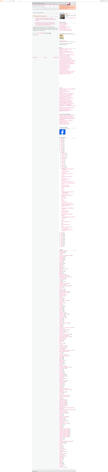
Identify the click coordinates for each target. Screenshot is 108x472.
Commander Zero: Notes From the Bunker (67, 60)
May (63, 162)
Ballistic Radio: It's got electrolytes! (66, 98)
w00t (60, 452)
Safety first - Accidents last (64, 389)
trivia (60, 446)
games (60, 309)
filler (60, 303)
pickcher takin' (62, 368)
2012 (62, 236)
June (63, 161)
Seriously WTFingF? (63, 396)
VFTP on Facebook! (63, 24)
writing (60, 462)
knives (60, 333)
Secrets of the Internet (63, 395)
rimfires (60, 387)
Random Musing (62, 380)
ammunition (61, 256)
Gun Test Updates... (65, 228)
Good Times (61, 312)
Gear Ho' (61, 310)
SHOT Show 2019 (62, 402)
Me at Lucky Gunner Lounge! (65, 29)
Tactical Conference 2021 (64, 431)
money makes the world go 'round (66, 350)
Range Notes (61, 381)
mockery (61, 349)
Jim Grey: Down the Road (64, 56)
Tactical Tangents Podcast (64, 99)
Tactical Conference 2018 (64, 428)
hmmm (60, 320)
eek (60, 297)
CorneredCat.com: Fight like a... (65, 95)
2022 (62, 144)
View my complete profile (71, 17)
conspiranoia (61, 284)
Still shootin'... (64, 172)
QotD (60, 379)
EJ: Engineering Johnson (64, 65)
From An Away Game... (65, 221)
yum (60, 466)
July (63, 159)
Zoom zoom (61, 467)
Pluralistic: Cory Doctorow (64, 68)
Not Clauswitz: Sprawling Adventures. (66, 61)
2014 (62, 234)
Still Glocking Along (65, 186)
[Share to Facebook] (49, 33)
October (63, 155)
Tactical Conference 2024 (64, 434)
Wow (60, 461)
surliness (61, 424)
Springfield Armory (63, 417)
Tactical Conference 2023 (64, 433)
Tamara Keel (61, 128)
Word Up (61, 459)
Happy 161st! (63, 180)
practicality (61, 373)
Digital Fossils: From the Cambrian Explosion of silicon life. (66, 110)
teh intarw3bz (62, 442)
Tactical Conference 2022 (64, 432)
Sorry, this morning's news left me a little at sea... (68, 217)
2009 (62, 240)
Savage (60, 390)
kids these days (62, 332)
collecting (61, 281)
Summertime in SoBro (63, 423)
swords (60, 425)
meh (60, 344)
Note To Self (61, 360)
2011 (62, 238)
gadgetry (61, 308)
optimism (61, 363)
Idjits (60, 326)
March (63, 165)
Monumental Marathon (63, 351)
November (64, 154)
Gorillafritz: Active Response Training (66, 54)
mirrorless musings (63, 346)
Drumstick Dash (62, 294)
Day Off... (63, 187)
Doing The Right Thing (63, 291)
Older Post (56, 57)
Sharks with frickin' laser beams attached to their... (67, 192)
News (60, 359)
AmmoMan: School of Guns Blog (65, 94)
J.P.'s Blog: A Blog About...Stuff (65, 59)
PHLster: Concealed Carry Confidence (66, 93)
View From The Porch (38, 3)
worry (60, 460)
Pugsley (60, 377)
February (63, 166)
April (63, 163)
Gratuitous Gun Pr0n (63, 314)
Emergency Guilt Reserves (66, 227)
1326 (62, 189)
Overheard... (61, 365)
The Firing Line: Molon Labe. (65, 91)
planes (60, 369)
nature (60, 356)
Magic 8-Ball (61, 337)
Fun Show (61, 306)
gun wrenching (62, 317)
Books (60, 273)
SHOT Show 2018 (62, 400)
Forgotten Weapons (63, 90)
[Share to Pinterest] (50, 33)
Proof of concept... (65, 210)
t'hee (60, 426)
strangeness (61, 419)
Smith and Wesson (63, 413)
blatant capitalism (62, 268)
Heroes (60, 318)
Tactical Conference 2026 (64, 436)
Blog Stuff (61, 271)
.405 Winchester (62, 250)
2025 (62, 140)
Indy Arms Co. (62, 92)
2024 (62, 141)
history (60, 319)
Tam (67, 14)
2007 (62, 243)
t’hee (60, 427)
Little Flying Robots (63, 69)
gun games (61, 315)
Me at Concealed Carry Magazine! (65, 30)
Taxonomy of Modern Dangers (65, 441)
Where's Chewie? (62, 453)
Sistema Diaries (62, 410)
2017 (62, 150)
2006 (62, 244)
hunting (60, 324)
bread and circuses (63, 275)
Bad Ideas (61, 263)
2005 (62, 246)
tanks (60, 440)
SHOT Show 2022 (62, 405)
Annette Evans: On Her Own (64, 55)
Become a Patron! (62, 40)
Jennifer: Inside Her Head (64, 70)
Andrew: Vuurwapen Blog (64, 122)
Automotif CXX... (64, 212)
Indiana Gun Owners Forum (64, 108)
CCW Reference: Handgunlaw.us (65, 104)
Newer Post (35, 57)
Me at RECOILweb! (63, 28)
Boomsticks (61, 274)
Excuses (61, 298)
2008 (62, 242)
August (63, 158)
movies (60, 352)
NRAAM (60, 361)
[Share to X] (48, 33)
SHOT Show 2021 (62, 404)
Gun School (61, 316)
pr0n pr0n (61, 372)
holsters (60, 321)
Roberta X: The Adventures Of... (65, 51)
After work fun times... (65, 224)
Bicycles (61, 266)
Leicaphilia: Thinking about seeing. (66, 116)
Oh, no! (62, 219)
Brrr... (62, 206)
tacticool (61, 437)
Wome (60, 458)
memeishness (62, 345)
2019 (62, 148)
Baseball (61, 264)
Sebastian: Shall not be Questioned (66, 115)
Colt (60, 282)
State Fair (61, 418)
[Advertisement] (45, 47)
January (63, 167)
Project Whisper (62, 376)
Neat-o (60, 358)
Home (45, 57)
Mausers (61, 341)
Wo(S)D (60, 457)
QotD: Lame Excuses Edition (66, 214)
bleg (60, 270)
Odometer (61, 362)
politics (60, 371)
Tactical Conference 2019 (64, 429)
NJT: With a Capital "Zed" (64, 124)
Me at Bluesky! (62, 25)
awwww (60, 262)
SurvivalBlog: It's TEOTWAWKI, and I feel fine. (67, 106)
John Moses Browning (63, 329)
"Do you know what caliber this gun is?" (68, 183)
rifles (60, 386)
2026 (62, 138)
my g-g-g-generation (63, 355)
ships (60, 398)
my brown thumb (62, 354)
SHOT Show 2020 (62, 403)
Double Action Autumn (63, 292)
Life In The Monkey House (64, 334)
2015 (62, 232)
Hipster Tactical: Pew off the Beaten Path (67, 63)
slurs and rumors (62, 411)
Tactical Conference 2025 (64, 435)
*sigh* (62, 220)
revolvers (61, 385)
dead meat (61, 289)
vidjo (60, 450)
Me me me (61, 343)
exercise (61, 299)
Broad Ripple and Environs (64, 276)
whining (60, 454)
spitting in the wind (63, 416)
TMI (60, 444)
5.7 (59, 254)
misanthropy (61, 347)
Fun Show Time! (64, 201)
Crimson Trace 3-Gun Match (64, 285)
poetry (60, 370)
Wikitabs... (63, 215)
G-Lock (60, 307)
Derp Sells (61, 290)
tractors (60, 445)
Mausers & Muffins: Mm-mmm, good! (66, 62)
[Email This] (45, 33)
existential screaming (63, 300)
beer (60, 265)
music (60, 353)
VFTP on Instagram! (63, 23)
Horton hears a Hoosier (63, 323)
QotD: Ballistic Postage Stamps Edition (67, 208)
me (60, 342)
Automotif (61, 259)
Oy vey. (62, 190)
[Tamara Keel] (62, 134)
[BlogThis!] (47, 33)
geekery (60, 311)
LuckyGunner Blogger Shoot (64, 336)
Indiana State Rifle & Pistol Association (67, 107)
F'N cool (61, 301)
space (60, 415)
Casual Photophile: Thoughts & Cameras (67, 117)
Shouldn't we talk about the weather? (66, 409)
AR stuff (60, 258)
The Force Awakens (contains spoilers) (67, 230)
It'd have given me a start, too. (67, 173)
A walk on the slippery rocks (64, 255)
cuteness (61, 286)
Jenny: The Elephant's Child (64, 67)
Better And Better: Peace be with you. (66, 52)
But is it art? (61, 277)
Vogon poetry (62, 451)
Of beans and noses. (65, 211)
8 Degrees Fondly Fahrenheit (66, 195)
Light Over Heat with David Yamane (66, 72)
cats (60, 280)
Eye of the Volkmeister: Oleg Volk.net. (66, 103)
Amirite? (63, 200)
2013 (62, 235)
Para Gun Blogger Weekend (64, 367)
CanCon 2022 (61, 279)
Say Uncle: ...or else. (63, 50)
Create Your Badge (67, 128)
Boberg (60, 272)
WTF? (37, 34)
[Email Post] (44, 33)
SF (59, 397)
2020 (62, 146)
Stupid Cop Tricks (62, 420)
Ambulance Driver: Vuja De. (64, 73)
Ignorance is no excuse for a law (65, 327)
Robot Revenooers (62, 388)
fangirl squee (61, 302)
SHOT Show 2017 (62, 399)
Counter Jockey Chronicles (64, 64)
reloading (61, 382)
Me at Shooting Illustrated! (64, 26)
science (60, 393)
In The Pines (61, 53)
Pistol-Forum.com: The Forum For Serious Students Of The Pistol (66, 102)
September (64, 157)
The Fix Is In (61, 443)
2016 (62, 152)
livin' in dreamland (63, 335)
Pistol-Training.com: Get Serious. (65, 100)
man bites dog (62, 338)
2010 (62, 239)
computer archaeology (63, 283)
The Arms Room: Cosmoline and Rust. (66, 89)
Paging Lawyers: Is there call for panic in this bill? (67, 205)
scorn (60, 394)
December (64, 153)
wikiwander (61, 455)
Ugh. (62, 199)
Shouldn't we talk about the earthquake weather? (66, 408)
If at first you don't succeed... (67, 176)
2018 (62, 149)
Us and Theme (62, 449)
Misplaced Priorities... (65, 185)
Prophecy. (63, 177)
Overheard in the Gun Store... (67, 203)
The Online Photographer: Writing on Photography (66, 119)
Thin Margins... (64, 197)
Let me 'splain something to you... (68, 181)
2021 (62, 145)
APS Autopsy (61, 257)
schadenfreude (62, 391)
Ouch (60, 364)
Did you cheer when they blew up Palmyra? (67, 169)
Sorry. (62, 225)
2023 (62, 142)
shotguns (61, 406)
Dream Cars (61, 293)
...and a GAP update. (65, 171)
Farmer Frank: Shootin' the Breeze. (66, 120)
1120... (62, 223)
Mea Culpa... (63, 196)
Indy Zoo (61, 328)
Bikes (60, 267)
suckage (61, 422)
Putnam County (62, 378)
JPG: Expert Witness (63, 121)
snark (60, 414)
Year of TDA (61, 464)
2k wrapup (61, 253)
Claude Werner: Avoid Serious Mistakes (67, 71)
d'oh (60, 288)
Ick (59, 325)
